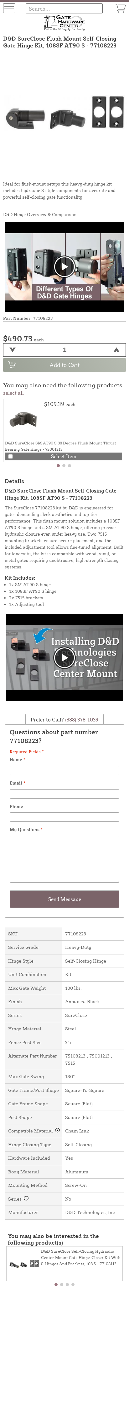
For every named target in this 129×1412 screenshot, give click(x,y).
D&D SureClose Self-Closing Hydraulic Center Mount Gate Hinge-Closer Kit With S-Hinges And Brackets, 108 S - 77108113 (81, 1257)
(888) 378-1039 (81, 719)
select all (13, 393)
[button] (58, 465)
